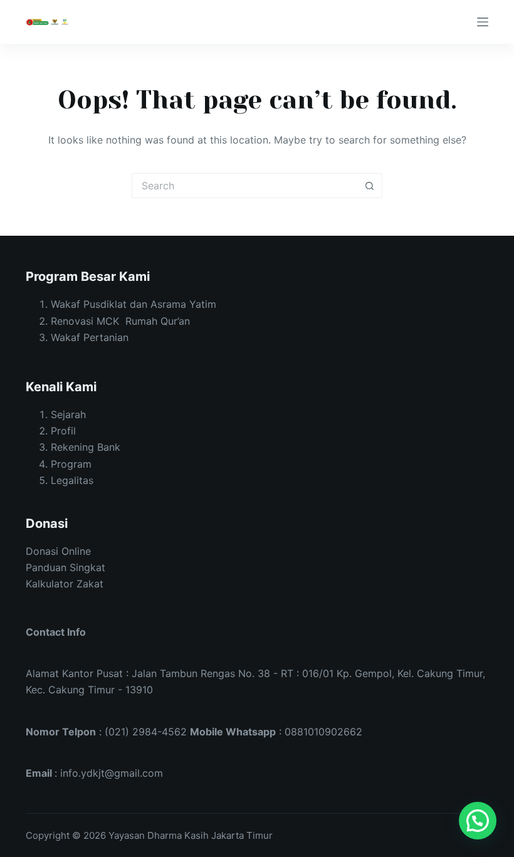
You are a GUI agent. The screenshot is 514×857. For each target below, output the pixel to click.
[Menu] (482, 22)
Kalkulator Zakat (64, 583)
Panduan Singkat (65, 567)
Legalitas (72, 480)
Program (71, 464)
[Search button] (369, 185)
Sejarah (68, 414)
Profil (63, 430)
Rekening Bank (85, 447)
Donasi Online (58, 551)
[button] (477, 820)
